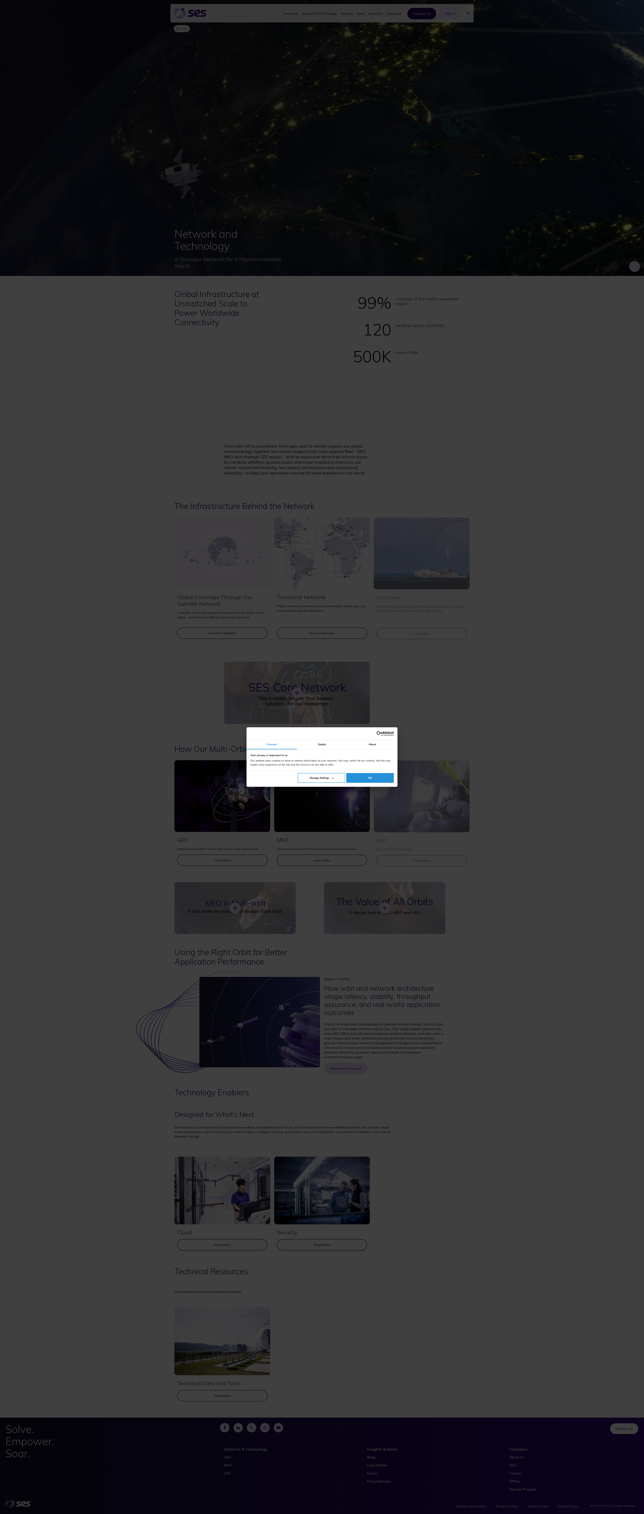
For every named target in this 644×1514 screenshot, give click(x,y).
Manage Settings (319, 777)
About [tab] (372, 744)
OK (370, 777)
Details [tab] (322, 744)
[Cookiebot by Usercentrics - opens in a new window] (379, 733)
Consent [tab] (272, 744)
